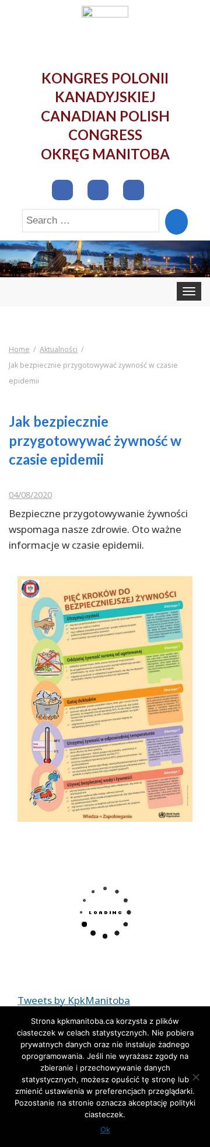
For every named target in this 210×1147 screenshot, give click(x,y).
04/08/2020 (30, 494)
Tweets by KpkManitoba (74, 1000)
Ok (105, 1129)
